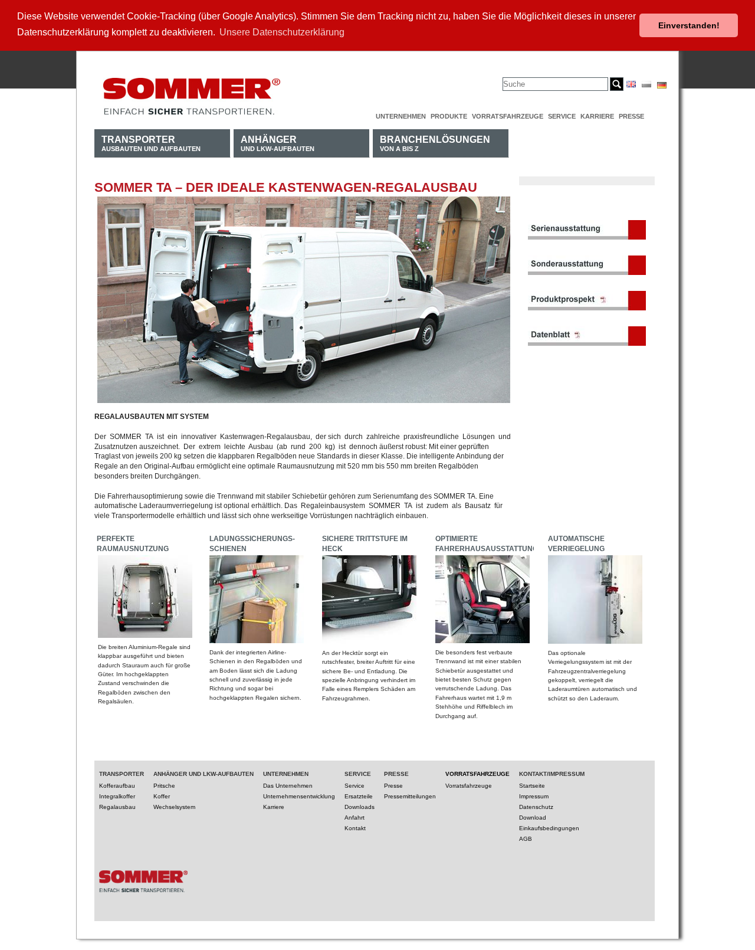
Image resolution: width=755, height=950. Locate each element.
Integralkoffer (117, 796)
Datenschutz (536, 807)
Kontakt (355, 828)
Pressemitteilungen (410, 796)
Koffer (161, 796)
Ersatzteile (358, 796)
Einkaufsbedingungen (549, 828)
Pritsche (164, 785)
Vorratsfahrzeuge (507, 116)
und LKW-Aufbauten (277, 143)
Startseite (532, 785)
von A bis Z (435, 143)
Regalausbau (117, 807)
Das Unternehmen (288, 785)
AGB (525, 839)
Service (562, 116)
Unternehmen (401, 116)
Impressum (534, 796)
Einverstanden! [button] (689, 25)
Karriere (597, 116)
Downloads (359, 807)
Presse (631, 116)
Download (532, 817)
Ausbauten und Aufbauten (151, 143)
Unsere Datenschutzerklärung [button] (281, 32)
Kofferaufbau (117, 785)
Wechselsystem (174, 807)
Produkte (449, 116)
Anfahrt (354, 817)
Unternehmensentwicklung (299, 796)
